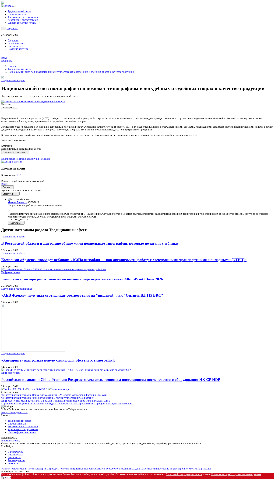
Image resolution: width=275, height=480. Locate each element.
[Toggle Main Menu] (14, 6)
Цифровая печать (17, 14)
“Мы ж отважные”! (63, 397)
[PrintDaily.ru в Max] (6, 32)
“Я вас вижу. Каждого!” (82, 403)
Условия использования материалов (20, 468)
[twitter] (2, 155)
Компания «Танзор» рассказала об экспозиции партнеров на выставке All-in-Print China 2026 (82, 279)
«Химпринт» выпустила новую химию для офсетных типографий (58, 360)
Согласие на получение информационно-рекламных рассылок (177, 468)
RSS (19, 175)
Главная (12, 66)
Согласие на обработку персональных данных (118, 468)
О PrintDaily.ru (15, 451)
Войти (4, 184)
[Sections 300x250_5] (60, 389)
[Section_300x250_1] (13, 389)
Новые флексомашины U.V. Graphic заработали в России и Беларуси (69, 395)
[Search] (3, 28)
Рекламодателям (16, 460)
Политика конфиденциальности (76, 468)
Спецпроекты (15, 46)
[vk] (9, 155)
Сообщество (14, 457)
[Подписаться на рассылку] (9, 32)
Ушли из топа (65, 400)
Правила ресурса (49, 468)
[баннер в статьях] (11, 161)
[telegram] (6, 155)
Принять (6, 477)
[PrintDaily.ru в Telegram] (2, 32)
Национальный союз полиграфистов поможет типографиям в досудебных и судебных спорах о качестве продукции (71, 71)
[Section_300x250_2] (36, 389)
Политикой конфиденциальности (184, 474)
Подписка (13, 40)
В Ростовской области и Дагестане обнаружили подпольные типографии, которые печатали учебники (89, 243)
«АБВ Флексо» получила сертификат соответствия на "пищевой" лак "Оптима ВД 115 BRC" (82, 295)
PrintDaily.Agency (10, 440)
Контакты (13, 463)
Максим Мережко (17, 202)
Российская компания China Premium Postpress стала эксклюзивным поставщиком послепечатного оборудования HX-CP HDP (110, 379)
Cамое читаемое (16, 43)
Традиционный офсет (19, 11)
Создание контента (18, 49)
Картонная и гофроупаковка (23, 19)
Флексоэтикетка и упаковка (23, 17)
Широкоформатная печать (22, 22)
